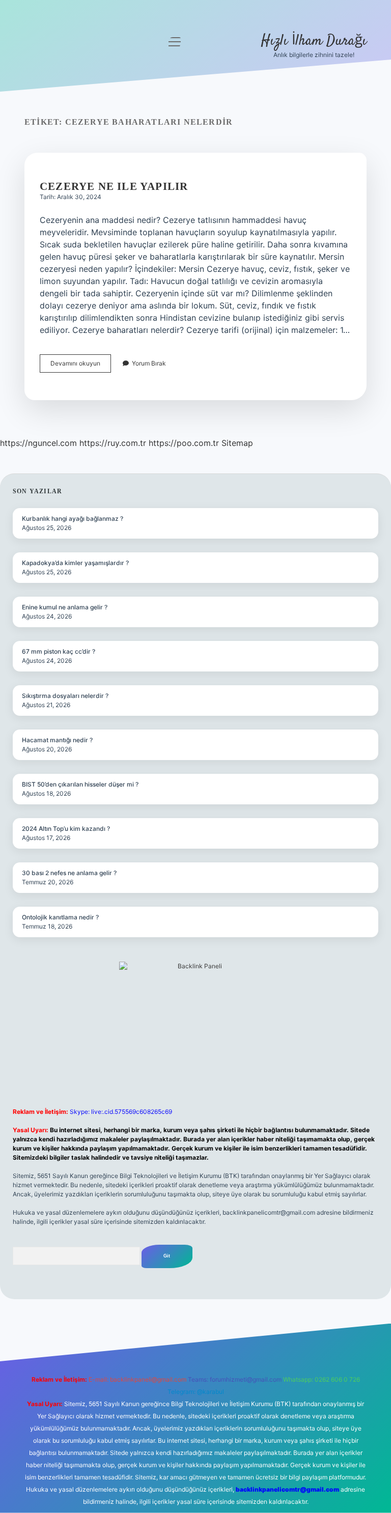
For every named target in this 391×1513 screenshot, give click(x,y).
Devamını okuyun (80, 366)
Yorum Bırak (149, 363)
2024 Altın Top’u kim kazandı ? (66, 828)
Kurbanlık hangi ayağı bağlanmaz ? (72, 518)
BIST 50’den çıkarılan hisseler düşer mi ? (80, 784)
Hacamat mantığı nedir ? (57, 740)
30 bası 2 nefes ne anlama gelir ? (69, 873)
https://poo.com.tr (184, 443)
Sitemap (237, 443)
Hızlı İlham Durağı (314, 41)
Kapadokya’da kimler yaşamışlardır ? (75, 563)
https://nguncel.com (38, 443)
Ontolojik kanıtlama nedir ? (60, 917)
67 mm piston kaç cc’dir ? (58, 651)
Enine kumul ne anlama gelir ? (64, 607)
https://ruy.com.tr (112, 443)
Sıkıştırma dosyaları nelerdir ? (65, 695)
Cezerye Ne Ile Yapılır (114, 186)
